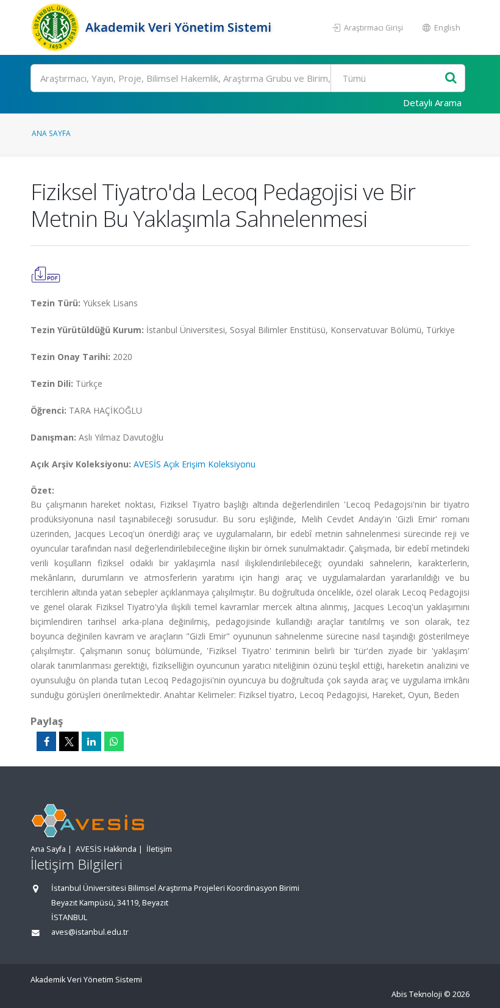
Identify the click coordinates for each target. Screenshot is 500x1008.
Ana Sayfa (51, 133)
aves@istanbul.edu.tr (90, 932)
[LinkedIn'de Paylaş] (91, 741)
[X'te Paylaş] (69, 741)
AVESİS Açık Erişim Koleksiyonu (194, 464)
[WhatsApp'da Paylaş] (114, 741)
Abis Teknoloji (416, 994)
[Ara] (451, 78)
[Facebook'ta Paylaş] (46, 741)
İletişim (159, 849)
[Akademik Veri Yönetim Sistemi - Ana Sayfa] (56, 27)
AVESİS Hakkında (106, 849)
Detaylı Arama (432, 102)
